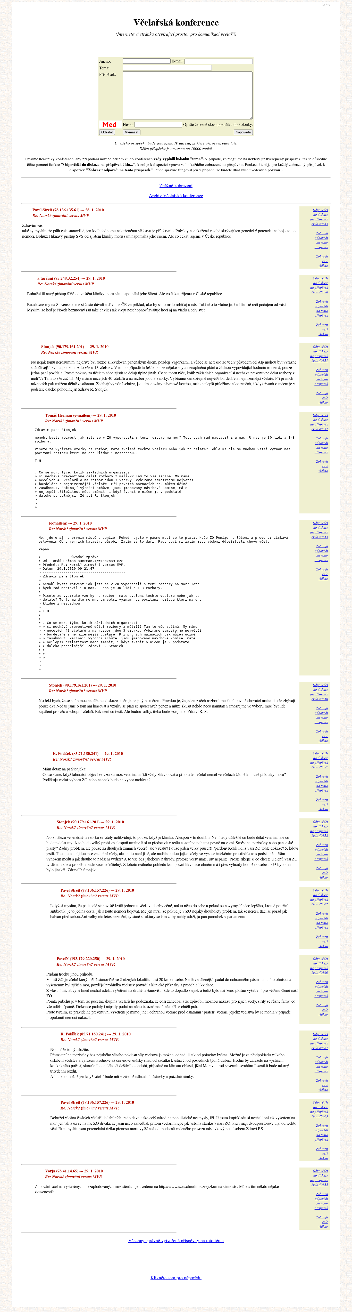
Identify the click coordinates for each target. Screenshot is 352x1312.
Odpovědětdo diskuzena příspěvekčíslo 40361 (319, 1041)
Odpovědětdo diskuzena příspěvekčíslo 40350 (319, 285)
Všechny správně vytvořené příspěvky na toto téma (176, 1240)
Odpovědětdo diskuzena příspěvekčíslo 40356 (319, 691)
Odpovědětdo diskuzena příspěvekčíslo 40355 (319, 1177)
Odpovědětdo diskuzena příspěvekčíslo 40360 (319, 965)
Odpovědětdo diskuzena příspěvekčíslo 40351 (319, 353)
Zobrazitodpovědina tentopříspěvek (321, 240)
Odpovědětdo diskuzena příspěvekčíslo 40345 (319, 216)
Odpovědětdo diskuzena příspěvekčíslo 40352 (319, 422)
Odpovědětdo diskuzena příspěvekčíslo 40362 (319, 897)
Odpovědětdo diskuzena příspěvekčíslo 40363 (319, 1109)
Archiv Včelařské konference (176, 195)
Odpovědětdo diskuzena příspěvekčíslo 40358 (319, 828)
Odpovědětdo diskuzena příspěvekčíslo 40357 (319, 760)
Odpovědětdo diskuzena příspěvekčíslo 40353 (319, 529)
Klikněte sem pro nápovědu (176, 1277)
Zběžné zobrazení (176, 185)
